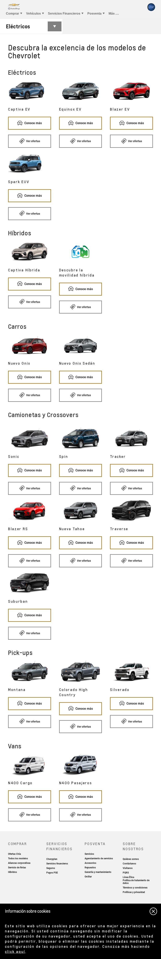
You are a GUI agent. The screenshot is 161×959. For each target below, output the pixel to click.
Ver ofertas (33, 141)
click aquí (15, 951)
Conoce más (33, 123)
